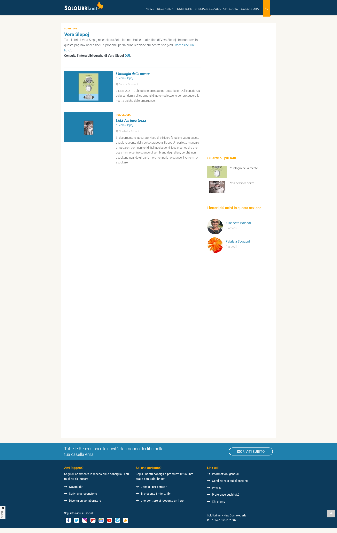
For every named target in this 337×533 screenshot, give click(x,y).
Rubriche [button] (184, 9)
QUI (127, 55)
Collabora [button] (250, 9)
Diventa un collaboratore (85, 500)
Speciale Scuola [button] (208, 9)
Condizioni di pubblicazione (230, 481)
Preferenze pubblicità (225, 494)
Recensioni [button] (165, 9)
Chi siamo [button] (230, 9)
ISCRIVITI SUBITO (251, 451)
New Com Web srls (235, 515)
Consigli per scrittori (154, 487)
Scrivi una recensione (83, 493)
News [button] (149, 9)
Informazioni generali (225, 474)
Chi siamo (218, 501)
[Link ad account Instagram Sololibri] (85, 520)
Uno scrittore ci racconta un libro (162, 500)
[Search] (266, 8)
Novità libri (76, 487)
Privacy (216, 488)
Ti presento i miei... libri (156, 493)
